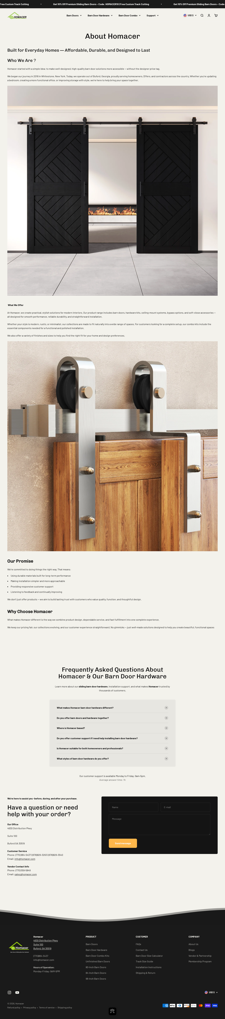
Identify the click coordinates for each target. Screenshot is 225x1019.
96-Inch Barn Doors (96, 978)
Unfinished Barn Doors (98, 961)
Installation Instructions (148, 967)
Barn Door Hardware (98, 15)
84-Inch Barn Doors (96, 972)
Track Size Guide (144, 961)
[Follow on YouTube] (17, 992)
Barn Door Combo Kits (97, 955)
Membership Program (200, 961)
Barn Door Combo (128, 15)
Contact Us (142, 949)
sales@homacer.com (26, 874)
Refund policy (13, 1007)
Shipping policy (65, 1007)
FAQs (138, 944)
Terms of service (46, 1007)
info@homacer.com (25, 858)
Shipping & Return (145, 972)
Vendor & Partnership (200, 955)
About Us (193, 944)
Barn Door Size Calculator (149, 955)
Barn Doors (73, 15)
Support (151, 15)
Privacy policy (29, 1007)
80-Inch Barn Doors (96, 967)
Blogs (192, 949)
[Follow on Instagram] (9, 992)
